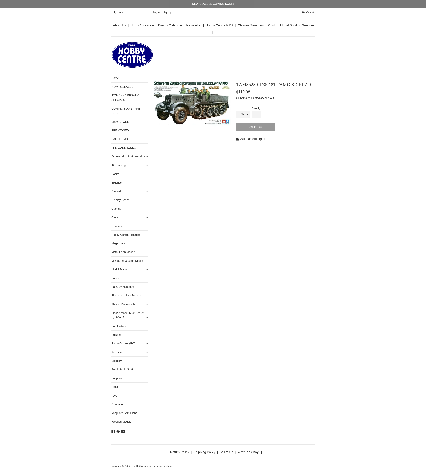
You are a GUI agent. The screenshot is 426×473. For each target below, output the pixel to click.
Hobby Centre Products (126, 234)
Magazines (118, 243)
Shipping (241, 98)
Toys (129, 395)
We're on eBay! (248, 452)
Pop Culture (118, 326)
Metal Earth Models (129, 252)
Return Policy (179, 452)
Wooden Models (129, 421)
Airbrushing (129, 165)
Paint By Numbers (122, 286)
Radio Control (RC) (129, 343)
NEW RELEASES (122, 86)
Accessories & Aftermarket (129, 156)
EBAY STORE (120, 121)
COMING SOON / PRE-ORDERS (126, 111)
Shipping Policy (204, 452)
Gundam (129, 226)
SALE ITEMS (119, 139)
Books (129, 174)
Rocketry (129, 352)
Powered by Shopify (163, 466)
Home (115, 78)
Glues (129, 217)
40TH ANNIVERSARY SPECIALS (125, 98)
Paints (129, 278)
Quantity (256, 108)
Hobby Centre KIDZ (220, 25)
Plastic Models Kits (129, 304)
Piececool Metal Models (126, 295)
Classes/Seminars (251, 25)
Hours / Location (142, 25)
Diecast (129, 191)
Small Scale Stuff (122, 369)
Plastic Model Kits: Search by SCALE (129, 315)
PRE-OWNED (120, 130)
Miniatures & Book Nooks (127, 260)
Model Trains (129, 269)
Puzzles (129, 334)
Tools (129, 386)
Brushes (116, 182)
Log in (156, 12)
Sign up (167, 12)
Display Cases (120, 200)
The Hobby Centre (141, 466)
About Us (119, 25)
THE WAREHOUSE (123, 147)
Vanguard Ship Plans (124, 413)
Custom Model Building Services (291, 25)
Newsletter (193, 25)
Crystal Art (118, 404)
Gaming (129, 208)
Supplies (129, 378)
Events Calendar (170, 25)
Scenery (129, 360)
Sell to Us (226, 452)
